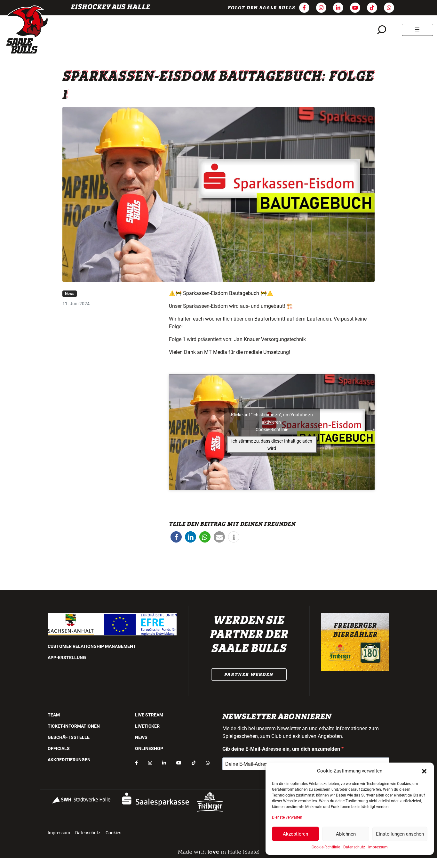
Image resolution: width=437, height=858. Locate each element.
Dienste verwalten (287, 817)
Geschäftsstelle (69, 737)
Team (54, 714)
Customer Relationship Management (92, 646)
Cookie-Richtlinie (326, 847)
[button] (424, 771)
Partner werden (249, 674)
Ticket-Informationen (74, 726)
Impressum (378, 847)
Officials (59, 748)
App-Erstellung (67, 657)
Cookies (113, 832)
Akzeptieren (295, 834)
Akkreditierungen (69, 759)
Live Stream (149, 714)
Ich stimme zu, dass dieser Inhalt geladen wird (271, 444)
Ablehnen (346, 834)
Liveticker (147, 726)
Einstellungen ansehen (400, 834)
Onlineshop (149, 748)
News (69, 293)
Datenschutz (354, 847)
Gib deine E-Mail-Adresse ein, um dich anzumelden (281, 749)
